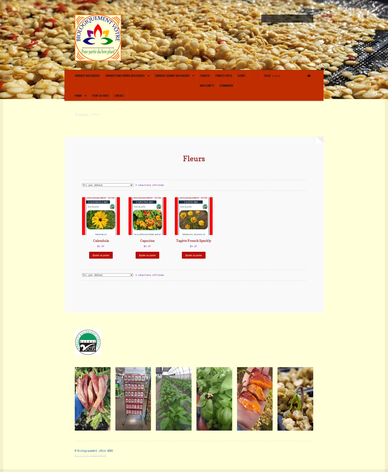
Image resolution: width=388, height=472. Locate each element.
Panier (78, 96)
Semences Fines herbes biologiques (125, 76)
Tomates (205, 76)
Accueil (84, 114)
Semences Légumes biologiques (172, 76)
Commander (226, 85)
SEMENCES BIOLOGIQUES (87, 76)
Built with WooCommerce (90, 455)
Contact (119, 96)
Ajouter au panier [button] (101, 255)
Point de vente (100, 96)
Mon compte (207, 85)
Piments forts (223, 76)
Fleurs (241, 76)
